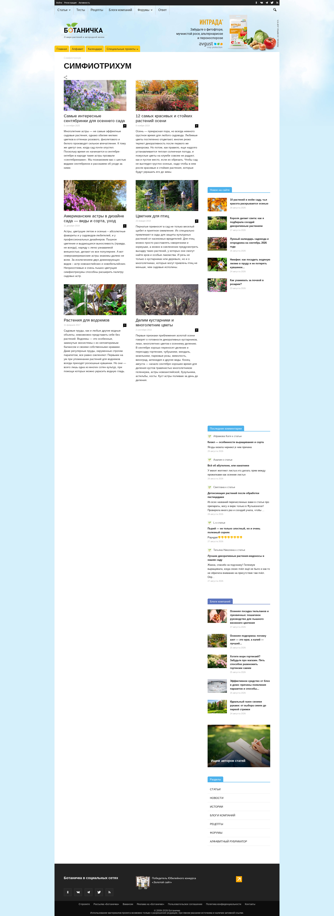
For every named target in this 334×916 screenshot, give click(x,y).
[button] (274, 10)
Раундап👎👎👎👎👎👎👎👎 (225, 537)
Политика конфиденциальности (223, 904)
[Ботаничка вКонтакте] (261, 2)
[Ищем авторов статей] (239, 746)
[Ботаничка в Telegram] (266, 2)
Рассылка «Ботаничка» (106, 904)
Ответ (162, 10)
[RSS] (277, 2)
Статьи (62, 10)
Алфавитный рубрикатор (228, 841)
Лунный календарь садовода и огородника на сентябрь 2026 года (249, 242)
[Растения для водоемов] (95, 299)
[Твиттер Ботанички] (272, 2)
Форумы (143, 10)
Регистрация (70, 3)
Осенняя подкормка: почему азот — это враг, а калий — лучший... (248, 639)
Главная (62, 48)
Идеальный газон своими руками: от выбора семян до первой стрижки (248, 705)
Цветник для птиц (152, 216)
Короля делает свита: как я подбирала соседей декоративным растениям (247, 222)
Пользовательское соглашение (185, 904)
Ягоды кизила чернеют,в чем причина (230, 447)
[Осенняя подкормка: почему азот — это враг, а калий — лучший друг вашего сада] (217, 640)
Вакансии (128, 904)
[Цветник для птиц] (167, 195)
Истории (216, 806)
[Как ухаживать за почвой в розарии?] (217, 285)
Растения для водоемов (86, 320)
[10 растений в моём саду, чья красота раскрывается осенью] (217, 204)
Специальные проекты (121, 48)
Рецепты (97, 10)
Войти (59, 3)
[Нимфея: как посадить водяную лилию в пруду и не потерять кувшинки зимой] (217, 264)
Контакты (250, 904)
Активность (84, 3)
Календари (95, 48)
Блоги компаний (120, 10)
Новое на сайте (220, 189)
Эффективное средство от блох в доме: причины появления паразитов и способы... (250, 685)
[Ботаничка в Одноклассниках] (256, 2)
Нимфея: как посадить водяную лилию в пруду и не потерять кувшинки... (250, 263)
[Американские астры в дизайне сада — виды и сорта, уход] (95, 195)
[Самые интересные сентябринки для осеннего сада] (95, 95)
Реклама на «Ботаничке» (150, 904)
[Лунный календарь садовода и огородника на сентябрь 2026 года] (217, 244)
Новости (216, 797)
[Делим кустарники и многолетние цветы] (167, 299)
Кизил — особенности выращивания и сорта (236, 442)
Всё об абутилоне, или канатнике (228, 465)
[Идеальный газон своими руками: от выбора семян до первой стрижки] (217, 706)
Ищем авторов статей (228, 761)
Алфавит (77, 48)
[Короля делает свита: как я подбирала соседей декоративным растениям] (217, 223)
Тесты (80, 10)
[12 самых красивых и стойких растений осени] (167, 95)
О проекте (84, 904)
